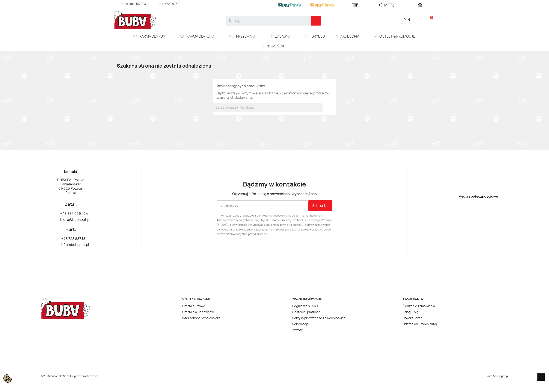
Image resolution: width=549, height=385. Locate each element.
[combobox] (266, 21)
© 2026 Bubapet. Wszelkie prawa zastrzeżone (69, 376)
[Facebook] (470, 209)
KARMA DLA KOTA (200, 36)
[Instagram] (485, 209)
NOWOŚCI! (275, 46)
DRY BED (318, 36)
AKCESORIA (349, 36)
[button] (430, 20)
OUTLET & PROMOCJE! (397, 36)
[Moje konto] (422, 20)
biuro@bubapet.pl (497, 376)
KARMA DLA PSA (152, 36)
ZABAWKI (282, 36)
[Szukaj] (316, 21)
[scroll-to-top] (541, 377)
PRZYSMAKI (245, 36)
